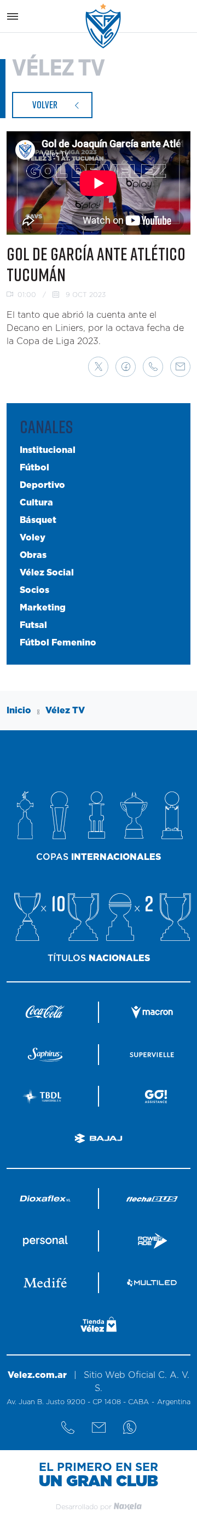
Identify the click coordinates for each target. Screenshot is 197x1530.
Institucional (48, 450)
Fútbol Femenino (58, 642)
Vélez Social (47, 572)
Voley (32, 537)
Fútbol (34, 467)
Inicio (19, 710)
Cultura (36, 502)
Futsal (33, 625)
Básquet (38, 520)
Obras (33, 555)
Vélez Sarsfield (104, 26)
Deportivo (42, 485)
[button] (98, 367)
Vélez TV (65, 710)
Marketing (43, 607)
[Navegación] (12, 16)
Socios (34, 590)
